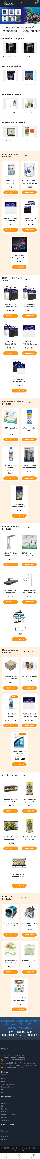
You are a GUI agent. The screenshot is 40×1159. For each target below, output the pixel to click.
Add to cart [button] (10, 192)
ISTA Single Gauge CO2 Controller (29, 554)
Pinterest (4, 1139)
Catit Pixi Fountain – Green (29, 962)
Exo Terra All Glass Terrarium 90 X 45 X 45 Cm (19, 875)
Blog (2, 1106)
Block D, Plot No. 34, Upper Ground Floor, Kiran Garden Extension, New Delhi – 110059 (21, 1064)
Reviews (4, 1117)
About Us (4, 1103)
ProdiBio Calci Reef (29, 676)
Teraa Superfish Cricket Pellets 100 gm (19, 505)
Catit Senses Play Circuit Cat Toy (10, 962)
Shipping (4, 1090)
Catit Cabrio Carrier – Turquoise (10, 924)
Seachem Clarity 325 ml (11, 715)
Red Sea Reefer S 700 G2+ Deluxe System (10, 219)
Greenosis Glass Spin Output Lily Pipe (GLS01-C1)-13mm (29, 591)
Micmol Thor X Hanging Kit (10, 591)
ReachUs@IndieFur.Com (13, 1068)
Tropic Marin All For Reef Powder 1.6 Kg (29, 182)
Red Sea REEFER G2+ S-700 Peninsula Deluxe (29, 219)
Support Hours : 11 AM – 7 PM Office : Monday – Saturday (15, 1056)
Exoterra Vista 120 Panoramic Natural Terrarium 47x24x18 (10, 801)
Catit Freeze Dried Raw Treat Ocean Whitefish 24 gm (19, 999)
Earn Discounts (6, 1109)
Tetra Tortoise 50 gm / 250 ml (29, 838)
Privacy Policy (6, 1081)
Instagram (4, 1137)
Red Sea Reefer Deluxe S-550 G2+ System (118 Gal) (19, 380)
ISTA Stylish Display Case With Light (19, 257)
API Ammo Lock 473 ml (11, 466)
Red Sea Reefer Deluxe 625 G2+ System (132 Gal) (10, 343)
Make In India (5, 1112)
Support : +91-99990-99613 (14, 1060)
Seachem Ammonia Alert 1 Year (19, 752)
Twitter (3, 1134)
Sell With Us (5, 1120)
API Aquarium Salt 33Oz (29, 429)
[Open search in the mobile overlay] (22, 3)
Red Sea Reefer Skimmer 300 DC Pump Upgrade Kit (11, 678)
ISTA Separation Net (11, 429)
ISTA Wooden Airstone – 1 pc (10, 182)
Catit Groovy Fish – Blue (29, 924)
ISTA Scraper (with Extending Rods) (29, 466)
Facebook (4, 1131)
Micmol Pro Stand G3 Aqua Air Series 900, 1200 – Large (11, 554)
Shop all (26, 155)
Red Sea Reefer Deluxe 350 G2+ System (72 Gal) (11, 306)
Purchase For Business (8, 1115)
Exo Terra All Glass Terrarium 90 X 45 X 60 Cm (10, 838)
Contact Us (5, 1078)
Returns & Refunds (7, 1087)
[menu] (30, 3)
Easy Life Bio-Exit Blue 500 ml (19, 629)
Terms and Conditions (8, 1084)
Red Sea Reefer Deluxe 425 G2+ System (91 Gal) (29, 306)
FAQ (2, 1093)
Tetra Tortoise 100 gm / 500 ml (29, 801)
